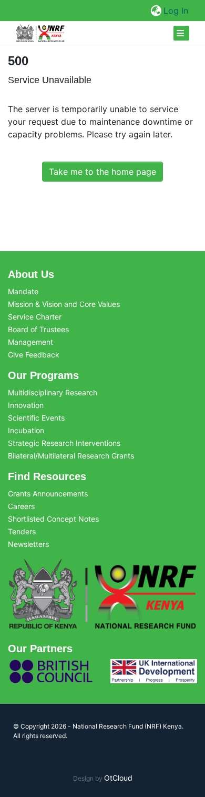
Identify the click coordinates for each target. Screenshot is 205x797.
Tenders (22, 531)
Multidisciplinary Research (52, 392)
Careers (21, 506)
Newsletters (28, 544)
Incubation (26, 430)
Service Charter (35, 316)
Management (30, 341)
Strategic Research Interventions (64, 443)
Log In (176, 10)
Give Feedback (33, 354)
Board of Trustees (38, 329)
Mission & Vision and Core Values (64, 304)
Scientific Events (36, 417)
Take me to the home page (102, 171)
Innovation (26, 405)
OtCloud (118, 777)
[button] (155, 10)
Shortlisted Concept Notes (53, 518)
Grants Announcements (48, 493)
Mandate (23, 291)
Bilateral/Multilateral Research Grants (71, 455)
